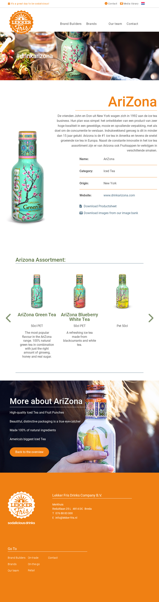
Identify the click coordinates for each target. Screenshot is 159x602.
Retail (31, 570)
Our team (115, 24)
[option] (79, 56)
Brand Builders (71, 24)
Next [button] (150, 318)
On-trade (33, 557)
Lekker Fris (21, 22)
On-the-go (34, 564)
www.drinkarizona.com (119, 195)
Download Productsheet (100, 206)
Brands (91, 24)
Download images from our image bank (111, 213)
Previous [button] (9, 318)
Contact (132, 24)
